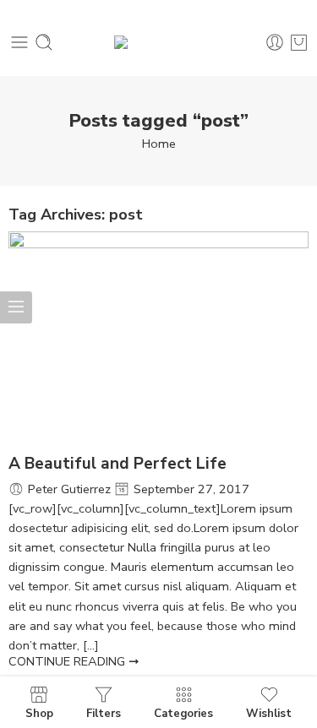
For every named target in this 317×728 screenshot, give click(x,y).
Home (159, 143)
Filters (103, 713)
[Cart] (299, 42)
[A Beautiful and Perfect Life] (158, 341)
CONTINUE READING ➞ (73, 661)
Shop (39, 713)
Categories (183, 713)
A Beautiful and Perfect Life (117, 464)
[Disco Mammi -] (158, 42)
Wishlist (269, 713)
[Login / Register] (275, 42)
